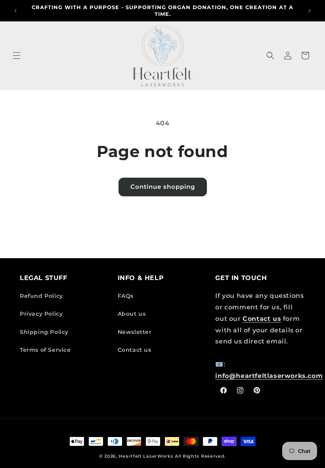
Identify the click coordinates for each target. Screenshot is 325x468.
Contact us (134, 349)
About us (132, 313)
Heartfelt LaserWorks (146, 456)
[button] (16, 55)
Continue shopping (162, 186)
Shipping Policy (44, 332)
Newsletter (135, 332)
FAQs (126, 295)
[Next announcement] (309, 10)
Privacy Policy (41, 313)
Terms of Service (45, 349)
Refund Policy (41, 295)
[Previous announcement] (15, 10)
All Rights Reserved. (200, 456)
